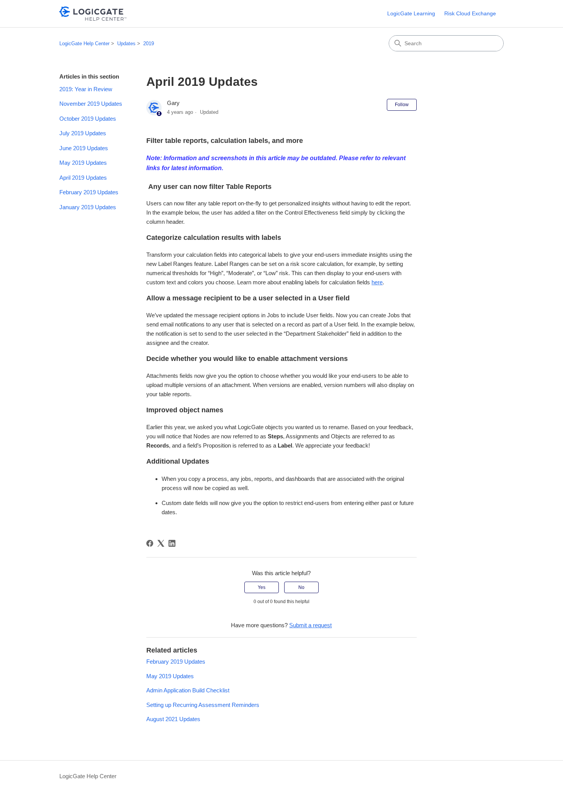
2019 (148, 43)
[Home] (92, 14)
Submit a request (310, 625)
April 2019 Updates (83, 177)
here (377, 282)
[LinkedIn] (172, 543)
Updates (126, 43)
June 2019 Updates (83, 148)
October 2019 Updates (87, 118)
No (301, 587)
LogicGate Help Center (84, 43)
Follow (402, 104)
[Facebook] (149, 543)
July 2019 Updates (82, 133)
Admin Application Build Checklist (187, 690)
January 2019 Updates (87, 207)
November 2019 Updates (90, 103)
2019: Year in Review (85, 89)
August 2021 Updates (173, 719)
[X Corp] (160, 543)
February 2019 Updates (88, 192)
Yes (261, 587)
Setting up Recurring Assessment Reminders (202, 705)
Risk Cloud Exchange (470, 13)
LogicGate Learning (411, 13)
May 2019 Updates (83, 162)
